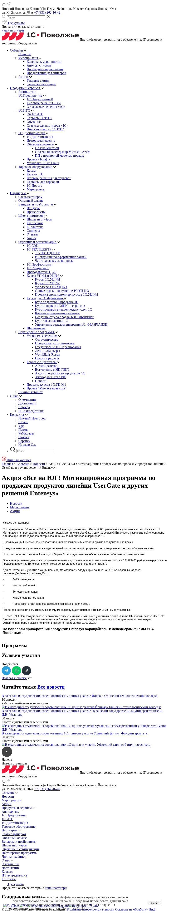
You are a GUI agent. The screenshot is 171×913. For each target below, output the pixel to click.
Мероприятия (19, 507)
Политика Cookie (74, 908)
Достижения (10, 868)
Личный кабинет (14, 856)
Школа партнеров (14, 845)
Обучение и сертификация (20, 849)
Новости (39, 464)
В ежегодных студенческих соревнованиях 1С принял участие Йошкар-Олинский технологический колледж (79, 696)
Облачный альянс (14, 838)
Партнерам (10, 830)
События (22, 464)
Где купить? (16, 23)
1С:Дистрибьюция (15, 823)
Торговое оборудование (18, 826)
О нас (6, 860)
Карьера (7, 871)
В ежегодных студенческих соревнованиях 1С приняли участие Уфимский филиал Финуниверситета (74, 733)
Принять (155, 903)
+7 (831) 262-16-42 (47, 12)
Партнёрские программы (19, 853)
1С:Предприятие (13, 815)
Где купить (15, 884)
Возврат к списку (14, 678)
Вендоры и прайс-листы (19, 841)
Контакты (9, 879)
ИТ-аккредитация (14, 875)
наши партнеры (13, 30)
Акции (15, 511)
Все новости (51, 687)
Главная (7, 464)
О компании (10, 864)
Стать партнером (14, 834)
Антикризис (10, 811)
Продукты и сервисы (17, 808)
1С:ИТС (7, 819)
